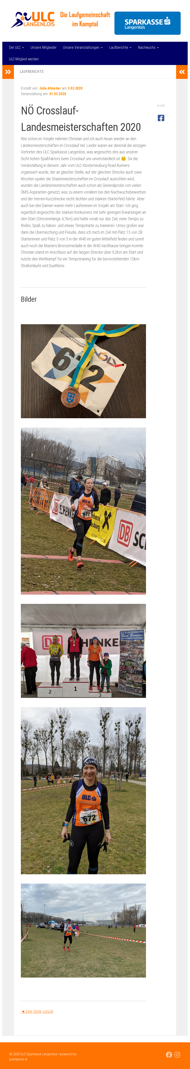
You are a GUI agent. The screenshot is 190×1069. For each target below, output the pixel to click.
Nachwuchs (146, 47)
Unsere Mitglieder (44, 47)
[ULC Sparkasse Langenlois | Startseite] (60, 18)
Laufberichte (118, 47)
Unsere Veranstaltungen (81, 47)
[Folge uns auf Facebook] (169, 1055)
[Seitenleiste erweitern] (8, 72)
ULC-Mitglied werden (24, 59)
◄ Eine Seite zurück (37, 1011)
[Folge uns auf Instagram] (177, 1055)
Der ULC (15, 47)
